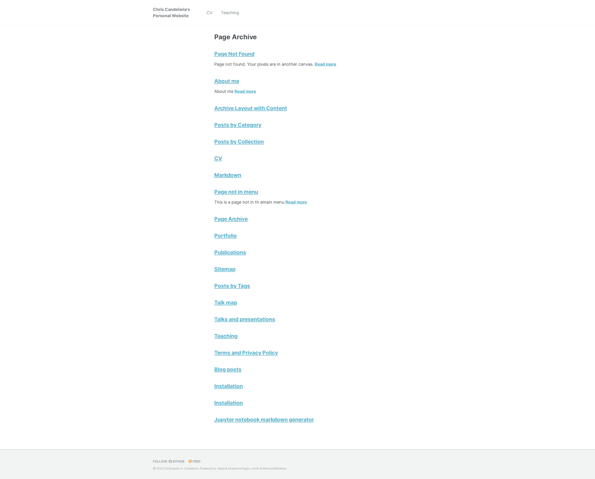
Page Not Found (234, 54)
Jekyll (221, 468)
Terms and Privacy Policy (246, 352)
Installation (228, 386)
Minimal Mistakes (274, 468)
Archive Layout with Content (250, 108)
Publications (230, 252)
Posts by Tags (232, 286)
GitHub (178, 461)
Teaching (230, 12)
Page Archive (231, 219)
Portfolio (225, 235)
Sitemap (224, 269)
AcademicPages (239, 468)
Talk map (225, 302)
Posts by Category (237, 125)
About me (226, 81)
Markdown (227, 175)
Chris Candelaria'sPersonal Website (171, 12)
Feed (196, 461)
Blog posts (227, 369)
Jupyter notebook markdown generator (264, 419)
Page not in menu (236, 192)
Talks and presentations (244, 319)
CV (209, 12)
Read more (325, 64)
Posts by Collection (239, 141)
